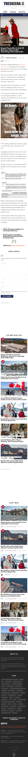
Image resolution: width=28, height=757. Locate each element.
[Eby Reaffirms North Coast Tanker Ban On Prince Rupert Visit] (14, 410)
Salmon (4, 708)
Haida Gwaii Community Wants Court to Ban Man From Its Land (13, 378)
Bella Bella (6, 436)
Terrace (12, 710)
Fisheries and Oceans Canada (18, 688)
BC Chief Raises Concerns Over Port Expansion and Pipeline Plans (12, 595)
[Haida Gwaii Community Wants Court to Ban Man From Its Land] (14, 368)
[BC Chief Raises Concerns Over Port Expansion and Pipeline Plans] (14, 585)
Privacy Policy (14, 750)
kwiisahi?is (4, 699)
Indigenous (5, 697)
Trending (2, 339)
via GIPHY (4, 140)
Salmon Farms (12, 708)
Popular (13, 12)
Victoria (15, 712)
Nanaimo (19, 701)
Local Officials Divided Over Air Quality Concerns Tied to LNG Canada (14, 398)
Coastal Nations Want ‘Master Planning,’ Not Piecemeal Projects (12, 440)
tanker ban (4, 710)
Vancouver (19, 710)
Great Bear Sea (6, 692)
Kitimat (5, 395)
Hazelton (23, 692)
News (2, 352)
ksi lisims (18, 697)
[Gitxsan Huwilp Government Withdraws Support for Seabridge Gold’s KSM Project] (14, 345)
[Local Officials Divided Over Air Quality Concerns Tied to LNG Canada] (14, 389)
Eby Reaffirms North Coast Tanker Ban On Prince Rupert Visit (14, 419)
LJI (10, 699)
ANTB (21, 679)
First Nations (5, 688)
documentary (10, 686)
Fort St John (12, 690)
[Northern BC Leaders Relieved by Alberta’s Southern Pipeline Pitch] (14, 452)
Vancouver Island (6, 712)
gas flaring (20, 690)
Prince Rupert (4, 458)
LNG (15, 699)
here (2, 169)
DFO (3, 686)
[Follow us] (24, 14)
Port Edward (5, 706)
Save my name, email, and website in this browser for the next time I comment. (14, 292)
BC (2, 373)
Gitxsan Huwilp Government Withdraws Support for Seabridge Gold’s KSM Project (12, 356)
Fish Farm (4, 690)
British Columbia (17, 681)
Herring (20, 695)
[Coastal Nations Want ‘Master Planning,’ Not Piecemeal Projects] (14, 431)
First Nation (19, 686)
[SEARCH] (26, 14)
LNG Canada (22, 699)
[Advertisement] (14, 318)
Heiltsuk (4, 695)
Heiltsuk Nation (12, 695)
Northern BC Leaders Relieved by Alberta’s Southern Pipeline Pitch (12, 461)
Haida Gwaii (7, 373)
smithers (20, 708)
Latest (5, 12)
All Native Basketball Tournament (10, 679)
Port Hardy (13, 706)
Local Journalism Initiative (8, 701)
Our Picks (22, 12)
